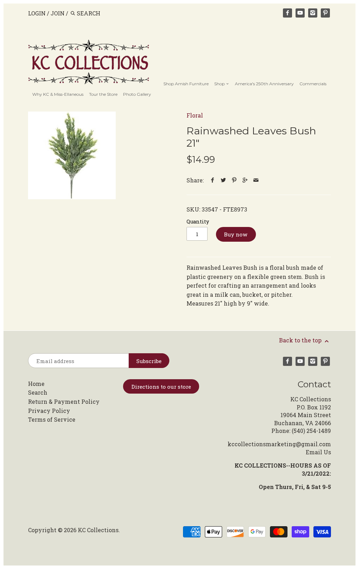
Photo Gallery (137, 94)
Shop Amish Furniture (186, 83)
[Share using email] (256, 180)
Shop (220, 83)
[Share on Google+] (245, 180)
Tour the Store (103, 94)
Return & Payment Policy (64, 401)
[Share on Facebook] (212, 180)
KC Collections (98, 530)
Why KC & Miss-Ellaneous (57, 94)
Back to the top (301, 340)
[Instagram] (312, 13)
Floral (195, 115)
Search (37, 392)
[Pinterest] (325, 13)
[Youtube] (300, 13)
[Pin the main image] (234, 180)
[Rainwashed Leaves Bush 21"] (72, 155)
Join (57, 13)
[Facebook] (287, 13)
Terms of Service (51, 419)
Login (37, 13)
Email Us (318, 452)
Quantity (198, 222)
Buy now (236, 234)
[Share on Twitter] (223, 180)
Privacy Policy (49, 410)
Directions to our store (161, 386)
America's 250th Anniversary (264, 83)
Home (36, 383)
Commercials (312, 83)
